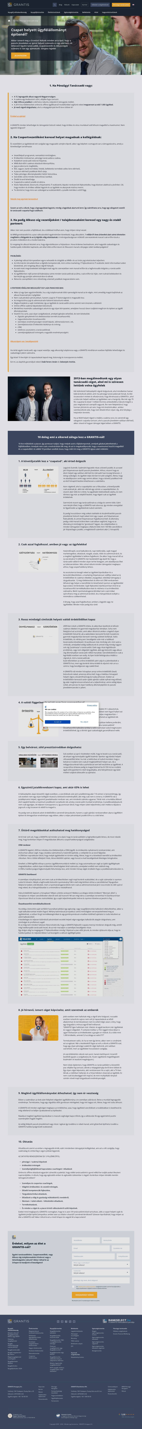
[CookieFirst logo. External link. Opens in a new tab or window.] (46, 707)
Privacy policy (92, 705)
